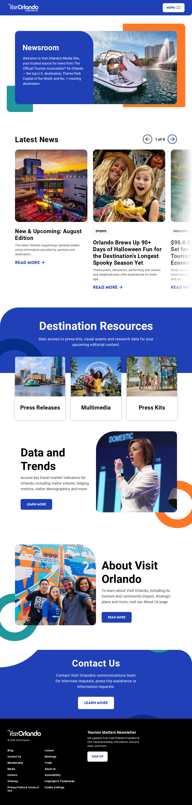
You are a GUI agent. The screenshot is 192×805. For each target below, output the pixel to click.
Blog (10, 750)
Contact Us (14, 756)
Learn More (36, 504)
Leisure (49, 750)
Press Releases (40, 407)
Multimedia (96, 407)
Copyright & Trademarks (60, 781)
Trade (48, 762)
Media (11, 769)
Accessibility (53, 775)
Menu (170, 7)
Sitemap (13, 781)
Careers (12, 775)
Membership (15, 762)
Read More (116, 617)
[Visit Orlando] (24, 7)
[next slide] (172, 139)
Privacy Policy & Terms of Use (23, 789)
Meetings (50, 756)
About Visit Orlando (130, 572)
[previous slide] (147, 139)
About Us (50, 769)
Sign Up (97, 756)
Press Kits (152, 407)
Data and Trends (43, 459)
